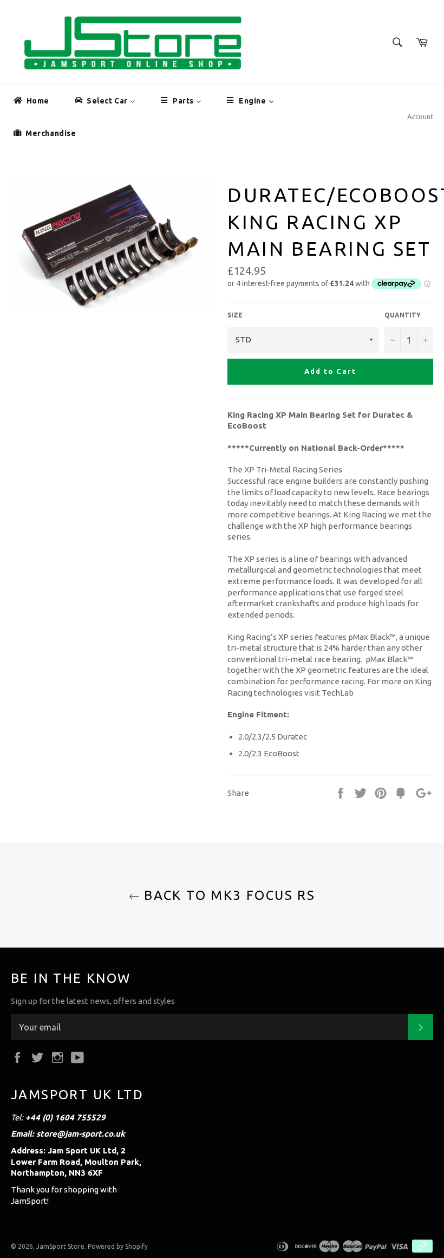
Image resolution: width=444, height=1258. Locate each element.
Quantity (402, 315)
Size (235, 315)
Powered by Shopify (118, 1246)
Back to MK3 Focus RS (227, 895)
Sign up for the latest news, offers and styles (93, 1001)
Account (420, 116)
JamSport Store (60, 1246)
